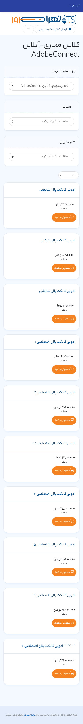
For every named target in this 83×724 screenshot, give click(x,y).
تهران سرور (29, 715)
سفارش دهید (62, 217)
